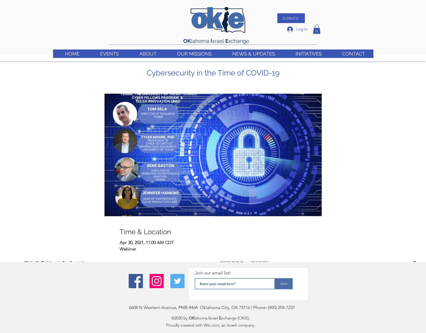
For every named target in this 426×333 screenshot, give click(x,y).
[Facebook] (136, 281)
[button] (317, 29)
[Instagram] (157, 281)
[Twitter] (177, 281)
